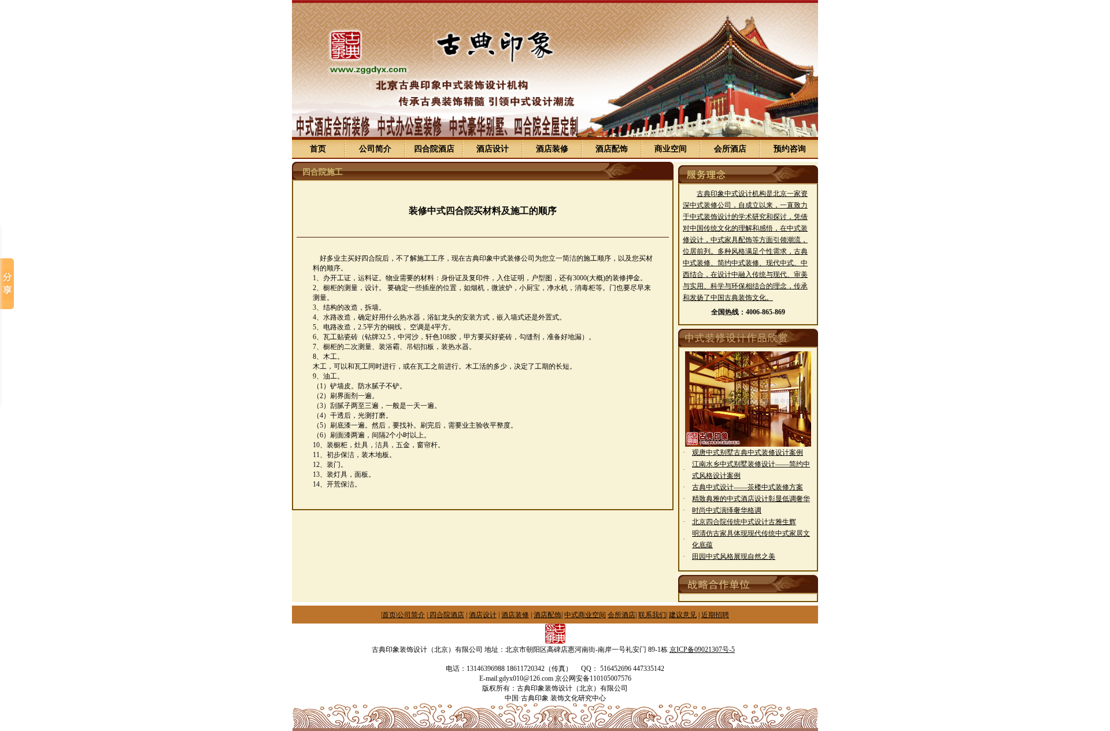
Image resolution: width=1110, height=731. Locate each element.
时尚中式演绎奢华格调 (726, 510)
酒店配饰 (611, 148)
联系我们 (652, 615)
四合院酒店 (434, 148)
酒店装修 (552, 148)
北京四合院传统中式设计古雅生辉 (744, 522)
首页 (318, 148)
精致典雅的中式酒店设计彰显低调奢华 (751, 499)
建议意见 (683, 615)
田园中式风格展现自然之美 (733, 556)
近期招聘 (715, 615)
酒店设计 (492, 148)
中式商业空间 (585, 615)
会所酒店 (730, 148)
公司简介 (375, 148)
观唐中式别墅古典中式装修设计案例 (747, 452)
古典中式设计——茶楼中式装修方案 (747, 487)
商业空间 (670, 148)
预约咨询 (790, 148)
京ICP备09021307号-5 (702, 649)
